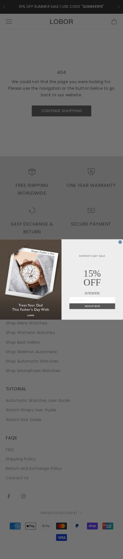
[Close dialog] (120, 242)
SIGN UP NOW (92, 306)
